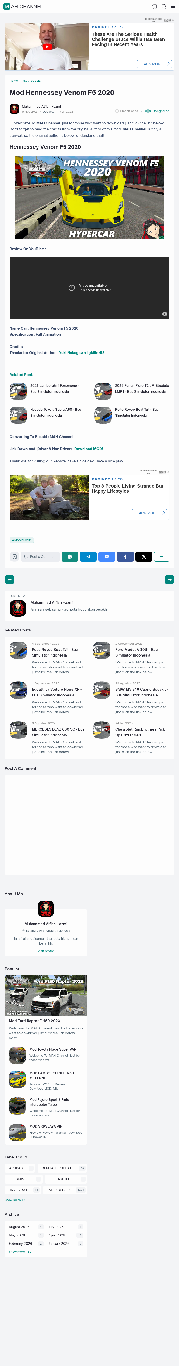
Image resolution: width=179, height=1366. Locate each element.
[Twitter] (143, 557)
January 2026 (58, 1244)
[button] (155, 111)
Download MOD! (88, 449)
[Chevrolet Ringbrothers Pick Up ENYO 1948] (101, 737)
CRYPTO (62, 1179)
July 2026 (56, 1227)
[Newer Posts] (169, 579)
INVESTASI (18, 1190)
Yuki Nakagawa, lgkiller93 (82, 353)
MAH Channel (24, 6)
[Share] (161, 557)
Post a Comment (43, 557)
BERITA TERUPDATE (58, 1168)
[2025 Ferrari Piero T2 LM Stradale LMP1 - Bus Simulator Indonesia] (103, 399)
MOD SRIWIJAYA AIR (45, 1126)
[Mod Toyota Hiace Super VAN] (17, 1063)
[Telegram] (88, 557)
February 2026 (20, 1244)
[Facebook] (125, 557)
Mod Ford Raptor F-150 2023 (34, 1021)
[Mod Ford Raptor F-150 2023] (46, 1015)
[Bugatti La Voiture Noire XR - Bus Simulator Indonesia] (18, 697)
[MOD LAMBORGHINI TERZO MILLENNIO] (17, 1087)
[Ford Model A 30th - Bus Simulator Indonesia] (101, 658)
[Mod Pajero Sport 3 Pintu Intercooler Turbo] (17, 1113)
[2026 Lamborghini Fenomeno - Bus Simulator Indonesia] (18, 399)
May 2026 (17, 1235)
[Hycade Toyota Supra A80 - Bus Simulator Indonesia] (18, 423)
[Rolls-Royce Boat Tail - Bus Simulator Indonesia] (103, 423)
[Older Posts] (9, 579)
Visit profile (46, 951)
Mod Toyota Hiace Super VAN (52, 1049)
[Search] (163, 6)
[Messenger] (106, 557)
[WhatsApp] (70, 557)
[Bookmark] (14, 558)
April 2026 (56, 1235)
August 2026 (19, 1227)
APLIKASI (16, 1168)
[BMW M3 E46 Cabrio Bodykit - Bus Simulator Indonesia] (101, 697)
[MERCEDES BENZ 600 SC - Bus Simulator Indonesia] (18, 737)
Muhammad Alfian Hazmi (52, 602)
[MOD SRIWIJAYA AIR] (17, 1140)
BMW (20, 1179)
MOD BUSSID (22, 540)
